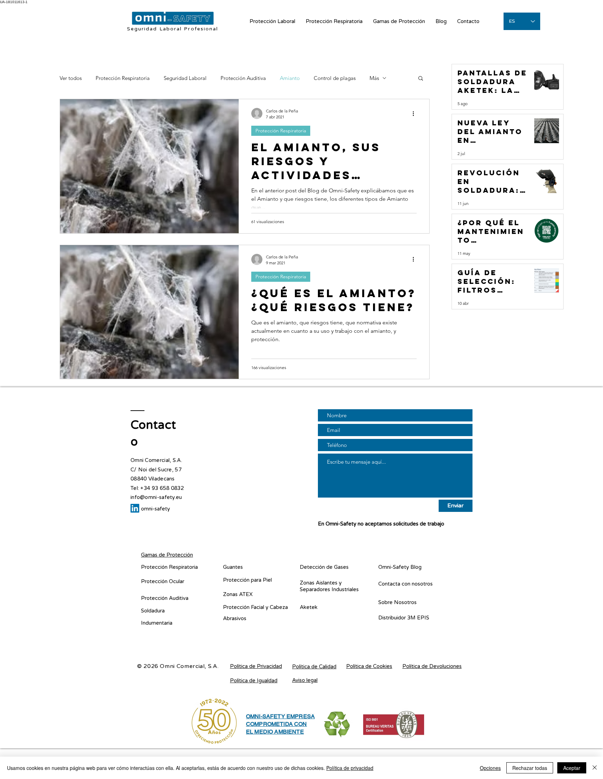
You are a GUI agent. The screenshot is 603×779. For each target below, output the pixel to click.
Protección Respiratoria (123, 78)
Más (374, 78)
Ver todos (71, 78)
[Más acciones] (415, 113)
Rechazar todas (529, 767)
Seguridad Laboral (185, 78)
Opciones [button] (490, 767)
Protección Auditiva (243, 78)
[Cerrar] (594, 767)
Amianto (290, 78)
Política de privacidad (349, 767)
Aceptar (571, 767)
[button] (420, 78)
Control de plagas (335, 78)
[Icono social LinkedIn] (135, 508)
